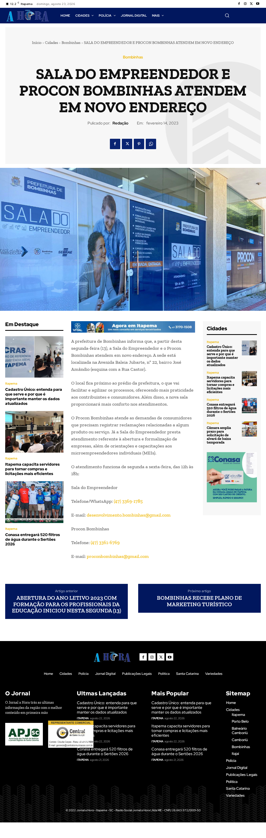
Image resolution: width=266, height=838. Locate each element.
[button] (227, 15)
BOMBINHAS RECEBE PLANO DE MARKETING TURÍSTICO (199, 601)
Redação (120, 123)
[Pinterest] (139, 144)
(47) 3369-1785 (128, 501)
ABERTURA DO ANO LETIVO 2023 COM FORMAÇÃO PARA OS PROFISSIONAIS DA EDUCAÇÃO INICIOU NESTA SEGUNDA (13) (66, 604)
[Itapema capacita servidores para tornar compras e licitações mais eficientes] (34, 432)
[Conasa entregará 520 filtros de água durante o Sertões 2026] (34, 502)
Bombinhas (71, 42)
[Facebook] (239, 4)
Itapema (11, 383)
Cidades (51, 42)
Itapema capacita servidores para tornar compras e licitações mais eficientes (32, 469)
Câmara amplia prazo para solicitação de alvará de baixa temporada (219, 435)
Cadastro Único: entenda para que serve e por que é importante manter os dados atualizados (33, 396)
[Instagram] (245, 4)
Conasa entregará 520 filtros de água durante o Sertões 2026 (32, 539)
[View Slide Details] (133, 327)
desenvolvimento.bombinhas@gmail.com (129, 515)
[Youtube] (258, 4)
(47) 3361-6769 (105, 542)
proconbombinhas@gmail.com (118, 556)
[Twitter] (251, 4)
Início (37, 42)
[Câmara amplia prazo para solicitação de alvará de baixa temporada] (249, 429)
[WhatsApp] (151, 144)
